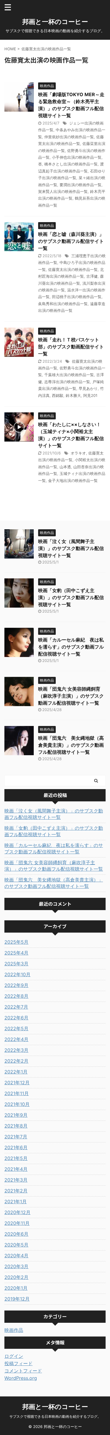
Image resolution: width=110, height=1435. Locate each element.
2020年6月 (16, 1234)
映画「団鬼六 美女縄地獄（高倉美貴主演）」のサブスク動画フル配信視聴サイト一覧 (71, 745)
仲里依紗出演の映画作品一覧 (69, 136)
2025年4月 (16, 953)
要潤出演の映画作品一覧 (80, 184)
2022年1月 (16, 1072)
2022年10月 (17, 974)
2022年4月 (16, 1039)
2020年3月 (16, 1266)
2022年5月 (16, 1028)
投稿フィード (18, 1363)
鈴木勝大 (73, 395)
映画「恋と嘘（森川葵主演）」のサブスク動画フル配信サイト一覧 (71, 241)
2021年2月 (16, 1191)
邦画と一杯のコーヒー (55, 21)
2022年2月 (16, 1061)
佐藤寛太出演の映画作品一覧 (73, 269)
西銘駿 (57, 395)
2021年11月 (16, 1093)
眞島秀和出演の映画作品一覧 (63, 303)
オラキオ (78, 453)
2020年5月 (16, 1245)
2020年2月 (16, 1277)
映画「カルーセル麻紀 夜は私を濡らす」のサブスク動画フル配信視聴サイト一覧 (71, 647)
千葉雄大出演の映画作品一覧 (69, 374)
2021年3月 (16, 1180)
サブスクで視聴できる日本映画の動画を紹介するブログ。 (55, 1416)
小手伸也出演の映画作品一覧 (76, 157)
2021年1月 (15, 1201)
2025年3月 (16, 964)
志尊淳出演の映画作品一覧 (67, 381)
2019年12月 (17, 1299)
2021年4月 (16, 1169)
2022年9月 (16, 985)
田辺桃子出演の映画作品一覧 (76, 296)
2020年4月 (16, 1255)
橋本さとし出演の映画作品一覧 (71, 164)
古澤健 (92, 276)
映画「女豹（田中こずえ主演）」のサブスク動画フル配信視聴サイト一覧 (71, 597)
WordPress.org (20, 1378)
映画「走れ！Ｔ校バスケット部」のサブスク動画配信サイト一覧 (71, 347)
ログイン (13, 1356)
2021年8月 (16, 1126)
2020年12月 (17, 1212)
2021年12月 (17, 1082)
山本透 (65, 466)
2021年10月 (17, 1104)
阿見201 (90, 395)
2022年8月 (16, 996)
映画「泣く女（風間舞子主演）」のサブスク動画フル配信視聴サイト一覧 (71, 548)
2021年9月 (16, 1115)
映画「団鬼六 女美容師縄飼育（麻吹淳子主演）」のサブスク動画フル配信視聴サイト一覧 (71, 696)
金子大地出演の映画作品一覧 (73, 480)
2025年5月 (16, 942)
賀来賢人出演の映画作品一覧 (63, 191)
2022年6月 (16, 1018)
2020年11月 (17, 1223)
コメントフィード (23, 1371)
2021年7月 (15, 1137)
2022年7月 (16, 1007)
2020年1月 (16, 1288)
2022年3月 (16, 1050)
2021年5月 (16, 1158)
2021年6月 (16, 1147)
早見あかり (88, 388)
